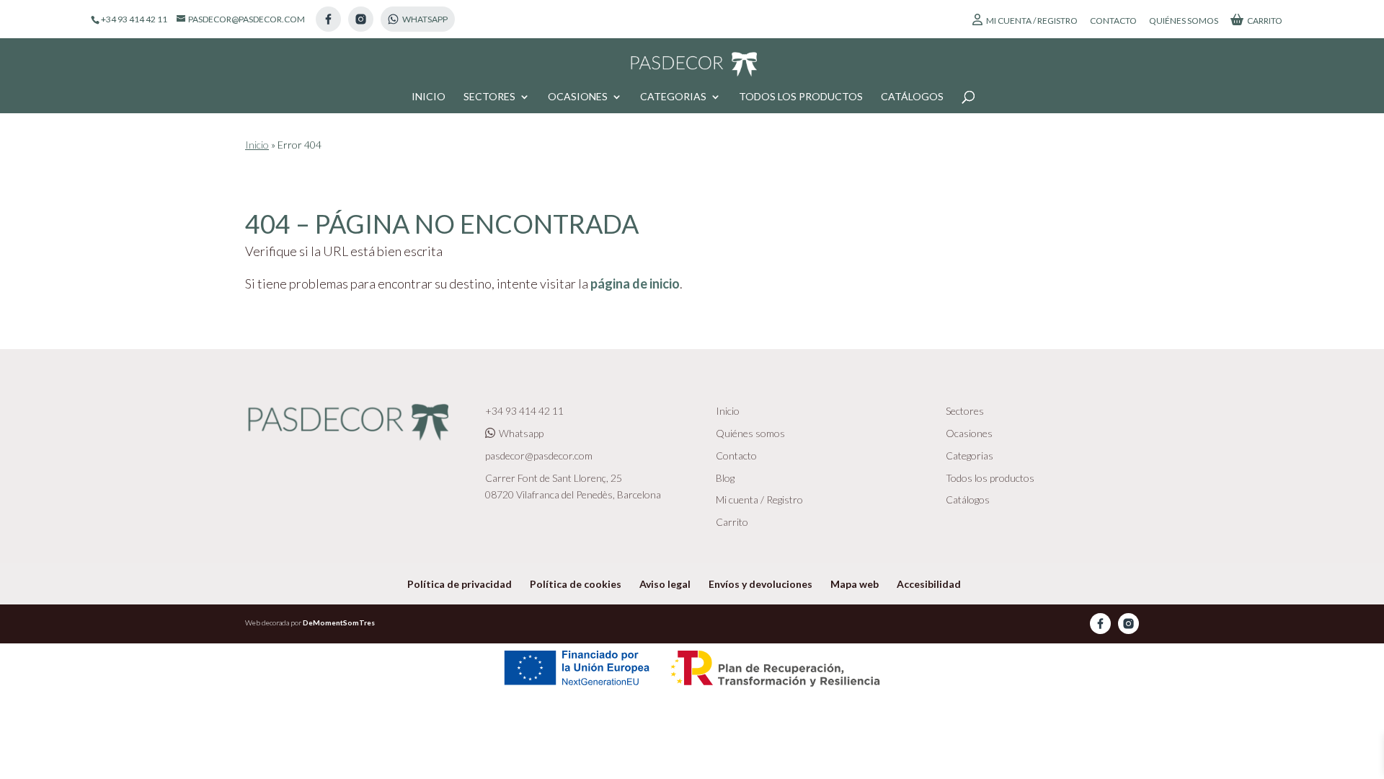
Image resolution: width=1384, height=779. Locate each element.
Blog (725, 478)
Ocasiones (578, 97)
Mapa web (854, 584)
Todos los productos (801, 97)
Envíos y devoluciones (760, 584)
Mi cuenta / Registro (1032, 20)
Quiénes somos (1183, 21)
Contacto (1113, 21)
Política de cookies (575, 584)
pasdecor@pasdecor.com (539, 455)
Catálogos (912, 97)
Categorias (673, 97)
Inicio (428, 97)
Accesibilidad (929, 584)
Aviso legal (665, 584)
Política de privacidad (459, 584)
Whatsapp (521, 433)
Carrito (1264, 20)
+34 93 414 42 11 (524, 411)
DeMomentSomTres (339, 622)
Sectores (489, 97)
